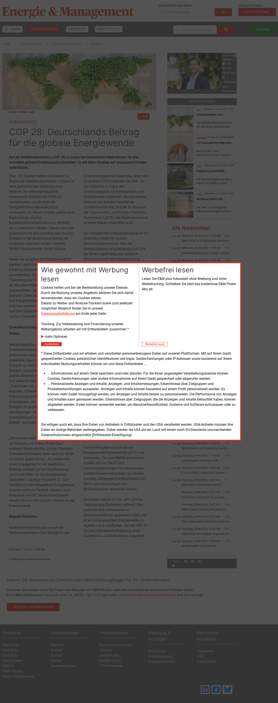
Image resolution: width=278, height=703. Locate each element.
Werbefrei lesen (154, 344)
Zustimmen (51, 344)
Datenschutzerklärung (58, 314)
